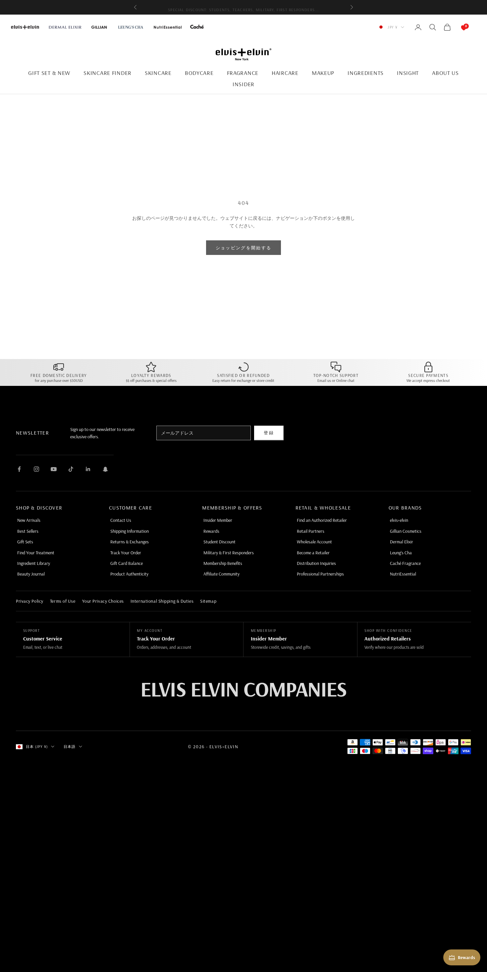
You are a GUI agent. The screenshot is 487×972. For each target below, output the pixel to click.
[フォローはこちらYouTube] (53, 469)
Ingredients (366, 73)
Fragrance (242, 73)
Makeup (323, 73)
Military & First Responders (228, 553)
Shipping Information (129, 531)
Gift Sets (25, 542)
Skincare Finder (107, 73)
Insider (243, 84)
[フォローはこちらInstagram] (36, 469)
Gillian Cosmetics (405, 531)
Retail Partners (310, 531)
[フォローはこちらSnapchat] (105, 469)
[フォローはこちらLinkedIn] (88, 469)
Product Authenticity (129, 574)
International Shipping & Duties (162, 601)
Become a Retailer (313, 553)
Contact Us (120, 520)
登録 (269, 432)
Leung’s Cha (401, 553)
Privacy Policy (29, 601)
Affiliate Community (221, 574)
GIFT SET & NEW (49, 73)
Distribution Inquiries (316, 563)
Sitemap (208, 601)
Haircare (285, 73)
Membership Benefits (222, 563)
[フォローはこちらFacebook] (19, 469)
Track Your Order (125, 553)
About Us (445, 73)
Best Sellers (27, 531)
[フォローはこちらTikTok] (71, 469)
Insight (408, 73)
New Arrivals (28, 520)
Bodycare (199, 73)
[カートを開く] (457, 27)
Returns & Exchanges (129, 542)
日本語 (70, 746)
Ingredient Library (33, 563)
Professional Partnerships (320, 574)
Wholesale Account (314, 542)
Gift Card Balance (126, 563)
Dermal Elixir (401, 542)
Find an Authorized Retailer (322, 520)
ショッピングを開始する (244, 247)
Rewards (211, 531)
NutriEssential (403, 574)
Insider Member (217, 520)
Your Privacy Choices (103, 601)
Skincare (158, 73)
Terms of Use (63, 601)
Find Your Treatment (35, 553)
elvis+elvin (399, 520)
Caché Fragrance (405, 563)
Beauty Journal (31, 574)
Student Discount (219, 542)
